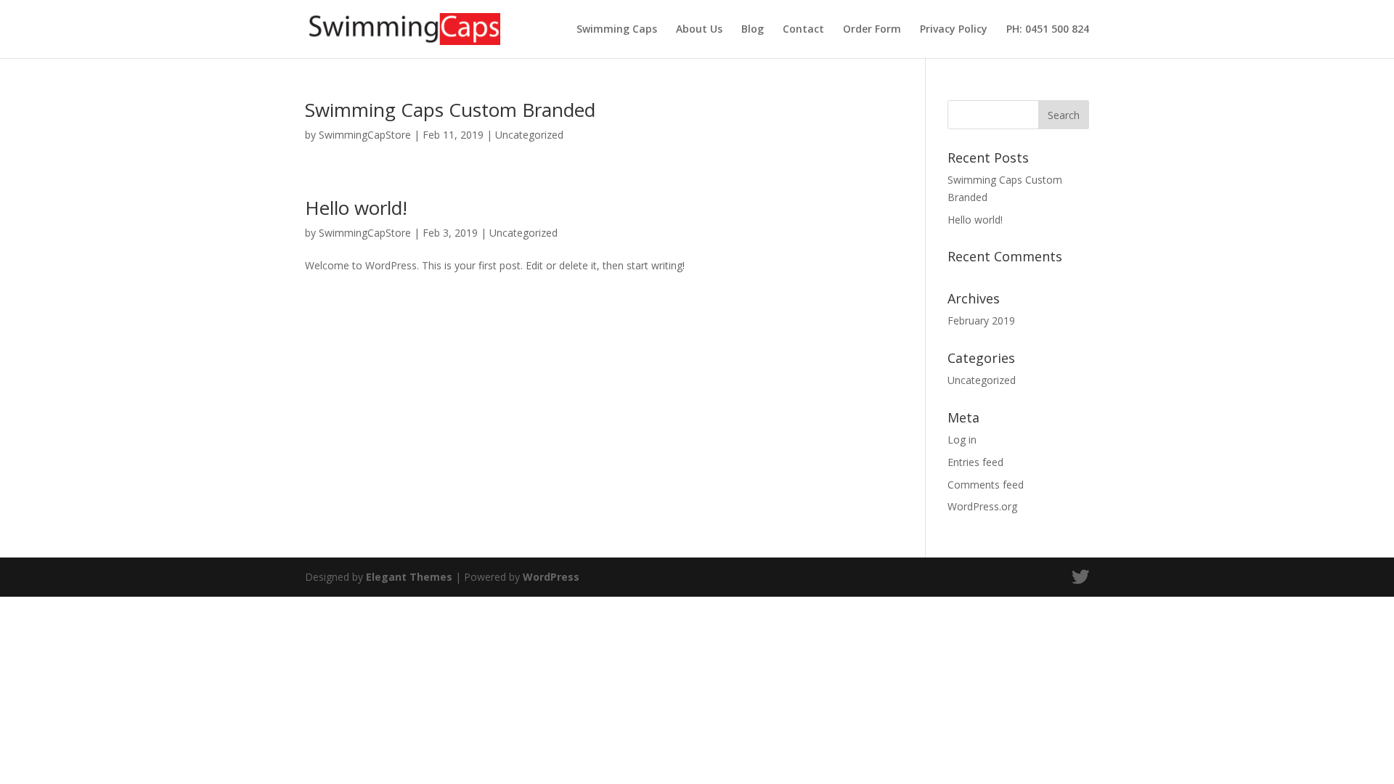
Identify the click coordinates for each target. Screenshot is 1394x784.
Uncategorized (529, 135)
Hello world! (356, 208)
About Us (699, 30)
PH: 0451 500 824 (1047, 30)
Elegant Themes (409, 577)
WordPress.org (982, 506)
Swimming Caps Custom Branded (450, 110)
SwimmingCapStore (365, 135)
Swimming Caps (616, 30)
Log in (962, 439)
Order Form (872, 30)
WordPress (551, 577)
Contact (803, 30)
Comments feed (985, 484)
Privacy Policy (953, 30)
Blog (752, 30)
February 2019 (981, 320)
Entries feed (975, 462)
